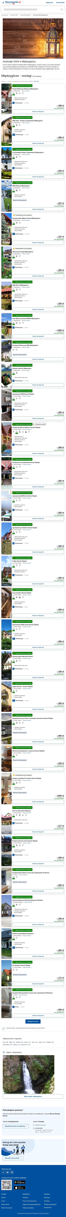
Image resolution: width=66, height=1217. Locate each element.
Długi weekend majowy (22, 1213)
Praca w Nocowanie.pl (29, 1201)
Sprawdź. (36, 81)
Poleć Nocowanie (6, 1208)
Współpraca (26, 1194)
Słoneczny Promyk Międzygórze (22, 252)
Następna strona (33, 1021)
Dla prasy (47, 1197)
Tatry (33, 1042)
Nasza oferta (5, 1204)
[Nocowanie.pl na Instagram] (12, 1172)
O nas (3, 1201)
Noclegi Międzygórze (25, 15)
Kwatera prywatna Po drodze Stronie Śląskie (26, 778)
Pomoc (3, 1197)
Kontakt (3, 1194)
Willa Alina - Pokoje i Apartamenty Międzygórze (27, 120)
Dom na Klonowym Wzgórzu (21, 811)
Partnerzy (47, 1201)
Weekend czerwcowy (38, 1213)
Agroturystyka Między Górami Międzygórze (26, 218)
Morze (26, 1042)
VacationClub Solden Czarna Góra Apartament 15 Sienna (30, 873)
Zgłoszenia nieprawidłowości (31, 1204)
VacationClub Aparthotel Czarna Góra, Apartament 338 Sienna (32, 993)
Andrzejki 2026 (14, 15)
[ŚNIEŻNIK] (5, 1074)
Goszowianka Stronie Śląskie (21, 593)
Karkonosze (24, 1044)
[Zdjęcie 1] (6, 112)
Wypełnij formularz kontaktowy (15, 1126)
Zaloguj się (49, 2)
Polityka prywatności (50, 1204)
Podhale (48, 1042)
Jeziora (40, 1042)
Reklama (25, 1197)
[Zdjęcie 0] (5, 112)
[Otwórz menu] (3, 2)
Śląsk (11, 1042)
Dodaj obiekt (60, 2)
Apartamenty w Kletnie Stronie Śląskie (24, 527)
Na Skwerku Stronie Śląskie (21, 965)
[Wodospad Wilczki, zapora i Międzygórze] (28, 1074)
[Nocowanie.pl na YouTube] (7, 1172)
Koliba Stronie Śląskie (19, 561)
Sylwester (31, 1213)
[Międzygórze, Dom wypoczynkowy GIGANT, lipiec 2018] (60, 1074)
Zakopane (46, 1213)
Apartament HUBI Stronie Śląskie (23, 394)
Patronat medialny (28, 1208)
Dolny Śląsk (6, 1044)
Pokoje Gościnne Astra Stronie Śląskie (24, 841)
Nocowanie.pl (4, 15)
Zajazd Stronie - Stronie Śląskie (22, 686)
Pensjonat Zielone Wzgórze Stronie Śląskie (26, 427)
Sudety (15, 1044)
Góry (4, 1042)
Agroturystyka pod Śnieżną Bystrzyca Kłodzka (27, 900)
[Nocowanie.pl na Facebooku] (3, 1172)
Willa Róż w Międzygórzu (20, 285)
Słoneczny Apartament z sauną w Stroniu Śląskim (28, 751)
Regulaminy (47, 1207)
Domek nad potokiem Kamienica (23, 933)
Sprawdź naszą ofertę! (12, 1158)
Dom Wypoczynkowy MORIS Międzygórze (26, 318)
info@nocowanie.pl (40, 1125)
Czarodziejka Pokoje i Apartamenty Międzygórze (28, 152)
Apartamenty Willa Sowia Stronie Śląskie (25, 624)
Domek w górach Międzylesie (21, 368)
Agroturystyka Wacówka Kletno (22, 656)
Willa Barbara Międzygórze (21, 186)
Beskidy (18, 1042)
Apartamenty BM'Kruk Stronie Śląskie (24, 496)
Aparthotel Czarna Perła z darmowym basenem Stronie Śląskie (32, 718)
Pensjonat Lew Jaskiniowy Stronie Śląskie (26, 462)
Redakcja (47, 1194)
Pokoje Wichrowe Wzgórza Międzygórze (25, 89)
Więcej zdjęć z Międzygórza (33, 1096)
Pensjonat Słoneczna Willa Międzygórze (25, 345)
